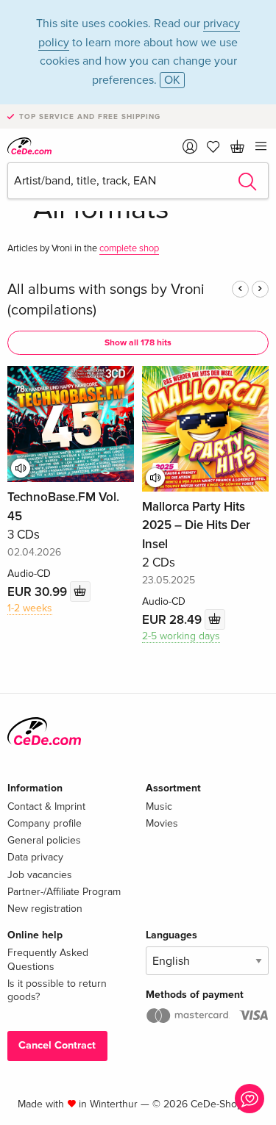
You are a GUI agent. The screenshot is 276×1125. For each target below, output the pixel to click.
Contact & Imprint (46, 806)
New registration (44, 908)
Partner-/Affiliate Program (64, 891)
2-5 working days (181, 636)
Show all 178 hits (138, 342)
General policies (44, 840)
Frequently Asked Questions (47, 959)
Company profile (44, 823)
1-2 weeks (29, 608)
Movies (162, 823)
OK (172, 80)
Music (159, 806)
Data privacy (35, 857)
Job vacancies (39, 875)
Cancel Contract (57, 1045)
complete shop (129, 248)
